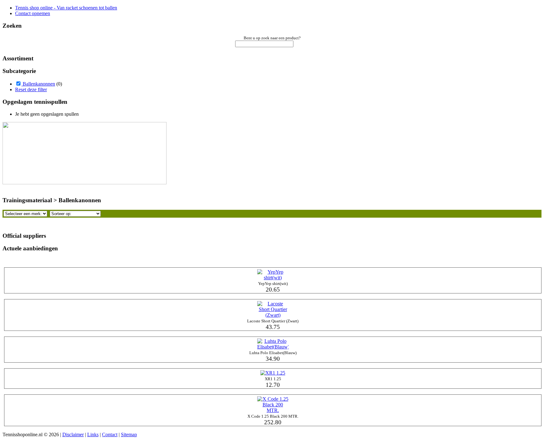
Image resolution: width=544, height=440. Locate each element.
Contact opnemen (32, 13)
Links (93, 434)
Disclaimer (73, 434)
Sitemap (129, 434)
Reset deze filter (31, 89)
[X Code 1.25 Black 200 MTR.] (273, 410)
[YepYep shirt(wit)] (273, 277)
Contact (109, 434)
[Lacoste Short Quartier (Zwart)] (273, 315)
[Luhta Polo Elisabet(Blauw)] (273, 346)
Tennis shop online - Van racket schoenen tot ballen (66, 7)
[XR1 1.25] (272, 373)
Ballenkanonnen (38, 83)
